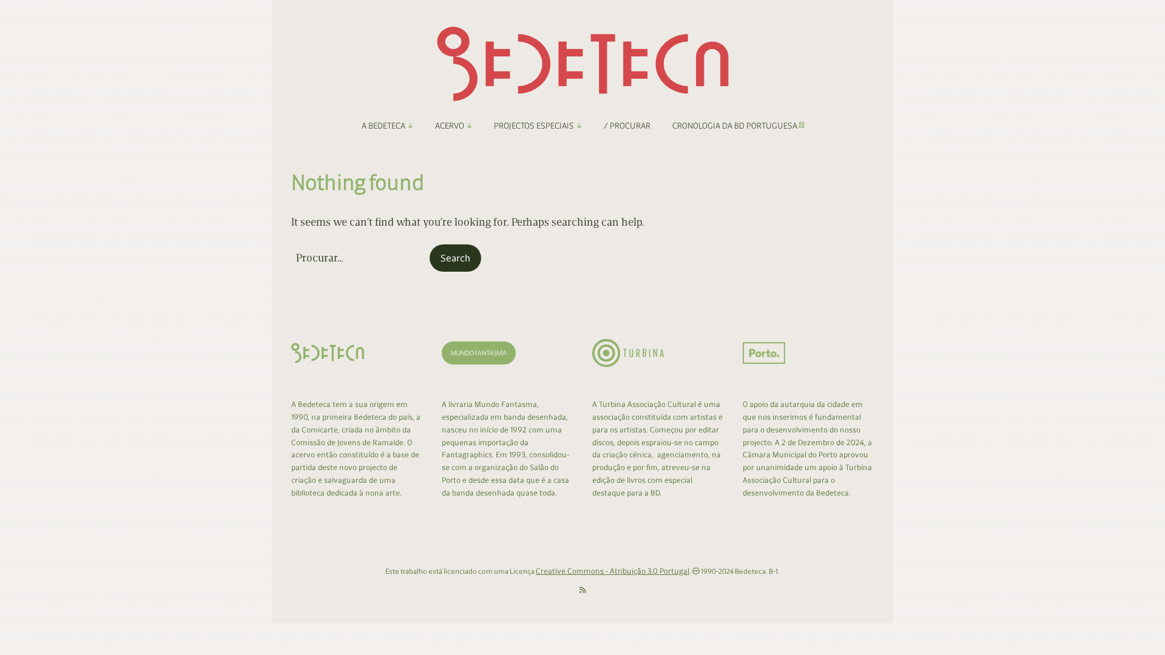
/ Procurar (627, 126)
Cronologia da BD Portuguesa (735, 126)
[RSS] (582, 590)
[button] (455, 258)
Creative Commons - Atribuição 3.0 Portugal (612, 571)
